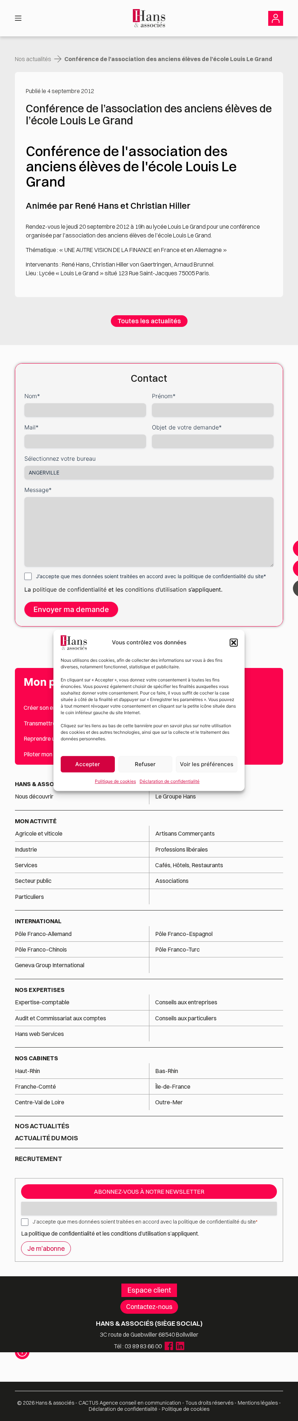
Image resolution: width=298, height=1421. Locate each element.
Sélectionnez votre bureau (60, 458)
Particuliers (29, 896)
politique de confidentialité (69, 589)
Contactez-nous (149, 1306)
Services (27, 865)
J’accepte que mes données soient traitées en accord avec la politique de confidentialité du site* (151, 576)
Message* (38, 489)
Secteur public (33, 880)
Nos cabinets (36, 1058)
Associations (172, 880)
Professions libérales (181, 849)
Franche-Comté (35, 1086)
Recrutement (38, 1158)
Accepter (87, 764)
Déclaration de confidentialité (170, 781)
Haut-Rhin (27, 1070)
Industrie (26, 849)
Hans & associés (41, 784)
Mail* (31, 427)
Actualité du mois (46, 1138)
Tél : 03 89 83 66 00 (138, 1346)
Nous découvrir (34, 796)
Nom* (32, 396)
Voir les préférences (206, 764)
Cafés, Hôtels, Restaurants (189, 865)
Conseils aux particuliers (186, 1018)
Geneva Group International (49, 965)
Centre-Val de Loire (39, 1102)
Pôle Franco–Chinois (41, 949)
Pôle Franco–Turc (177, 949)
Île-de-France (172, 1086)
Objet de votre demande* (187, 427)
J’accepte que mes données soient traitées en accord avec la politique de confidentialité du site (145, 1221)
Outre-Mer (169, 1102)
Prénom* (164, 396)
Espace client (149, 1289)
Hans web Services (39, 1033)
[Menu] (18, 18)
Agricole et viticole (39, 833)
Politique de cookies (115, 781)
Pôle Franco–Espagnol (184, 933)
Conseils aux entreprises (186, 1002)
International (38, 921)
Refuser (145, 764)
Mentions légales (258, 1403)
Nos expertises (40, 989)
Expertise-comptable (42, 1002)
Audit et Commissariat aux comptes (60, 1018)
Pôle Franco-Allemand (43, 933)
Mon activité (36, 821)
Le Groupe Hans (175, 796)
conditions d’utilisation (156, 589)
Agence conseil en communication (129, 1403)
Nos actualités (33, 59)
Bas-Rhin (166, 1070)
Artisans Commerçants (185, 833)
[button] (233, 642)
